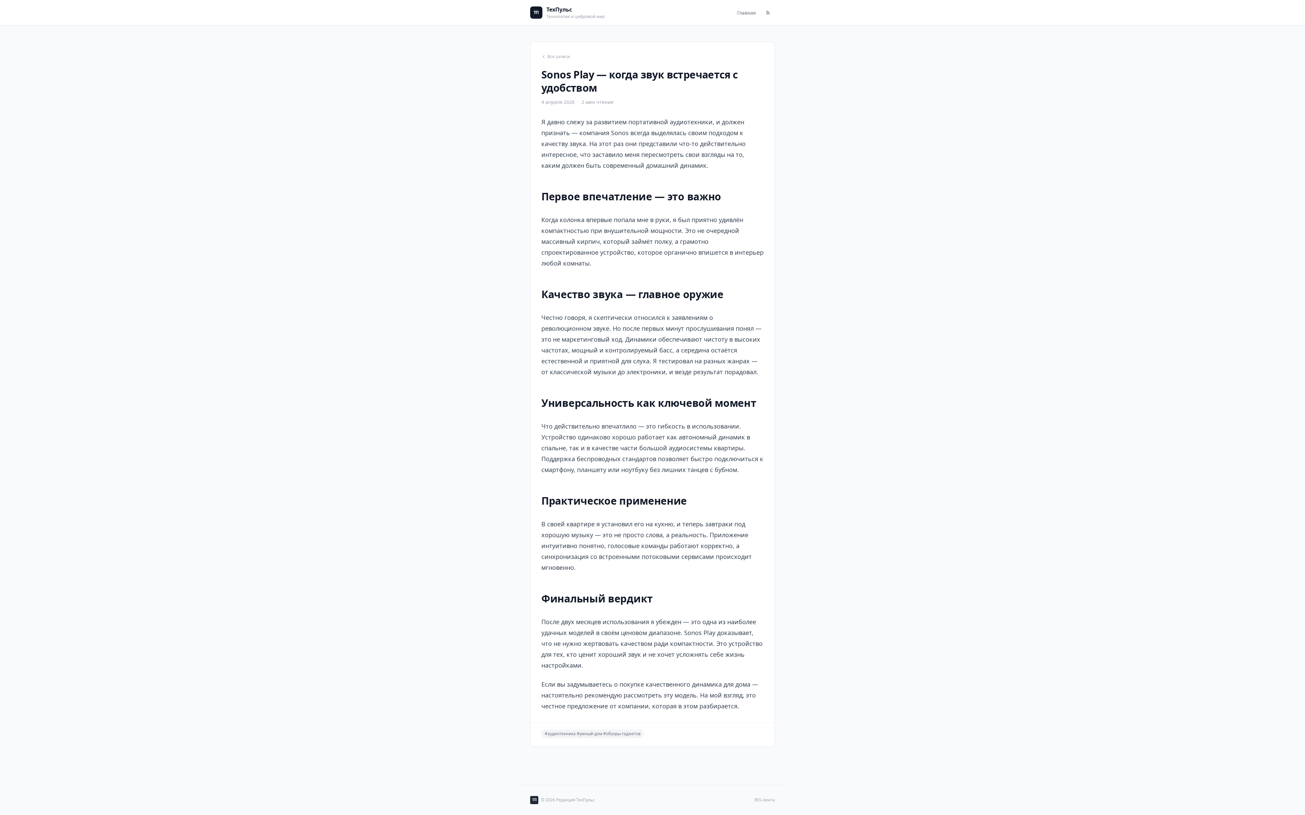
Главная (746, 13)
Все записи (558, 56)
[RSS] (768, 12)
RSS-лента (764, 800)
